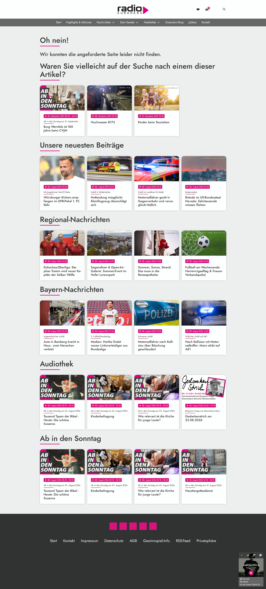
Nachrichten (104, 22)
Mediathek (150, 22)
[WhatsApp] (43, 9)
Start (58, 22)
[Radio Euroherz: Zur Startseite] (133, 9)
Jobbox (193, 22)
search (224, 9)
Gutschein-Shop (174, 22)
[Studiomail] (62, 9)
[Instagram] (55, 9)
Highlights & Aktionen (79, 22)
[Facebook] (49, 9)
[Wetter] (215, 9)
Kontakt (206, 22)
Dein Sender (127, 22)
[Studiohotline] (68, 9)
